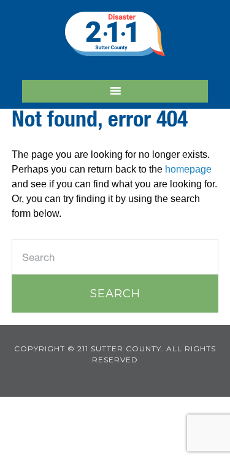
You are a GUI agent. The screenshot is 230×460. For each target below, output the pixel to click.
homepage (188, 169)
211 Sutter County (115, 33)
